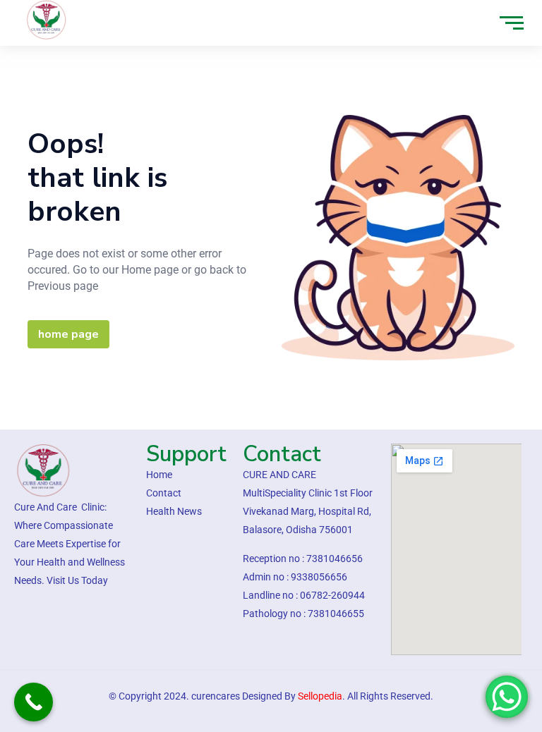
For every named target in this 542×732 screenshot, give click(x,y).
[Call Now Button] (33, 702)
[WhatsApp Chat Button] (507, 697)
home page (68, 334)
